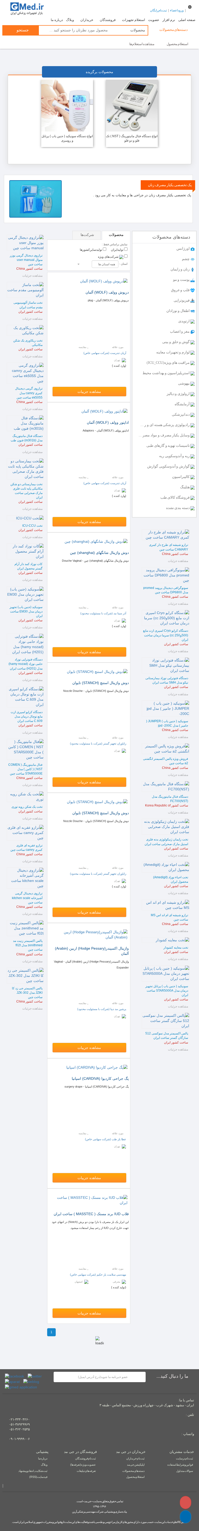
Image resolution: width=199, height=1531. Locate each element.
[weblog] (31, 1381)
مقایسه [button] (83, 347)
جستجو (22, 30)
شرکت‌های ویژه (108, 257)
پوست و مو (181, 280)
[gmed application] (21, 1387)
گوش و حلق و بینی (176, 342)
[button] (185, 1516)
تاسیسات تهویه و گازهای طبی (168, 446)
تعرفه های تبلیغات (86, 1470)
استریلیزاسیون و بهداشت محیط (166, 373)
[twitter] (35, 1376)
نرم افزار (168, 20)
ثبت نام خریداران (135, 1458)
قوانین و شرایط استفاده (180, 1464)
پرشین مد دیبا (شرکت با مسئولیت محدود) (101, 1009)
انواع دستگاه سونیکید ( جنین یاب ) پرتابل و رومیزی (67, 138)
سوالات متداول (184, 1470)
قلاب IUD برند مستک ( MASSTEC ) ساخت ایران (91, 1214)
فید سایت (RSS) (38, 1476)
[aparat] (12, 1381)
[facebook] (14, 1376)
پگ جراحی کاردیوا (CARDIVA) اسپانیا (100, 1078)
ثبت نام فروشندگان (85, 1458)
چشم (186, 259)
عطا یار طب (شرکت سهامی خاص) (105, 1139)
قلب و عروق (180, 290)
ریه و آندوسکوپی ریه (174, 456)
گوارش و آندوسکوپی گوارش (168, 466)
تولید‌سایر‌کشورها (91, 250)
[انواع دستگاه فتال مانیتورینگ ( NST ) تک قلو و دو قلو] (132, 105)
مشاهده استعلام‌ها (142, 44)
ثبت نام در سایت (184, 1458)
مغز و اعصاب (180, 331)
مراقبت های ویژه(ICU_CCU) (168, 363)
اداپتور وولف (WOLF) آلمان (108, 422)
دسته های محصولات (133, 1470)
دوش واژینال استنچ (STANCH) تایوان (100, 683)
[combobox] (105, 264)
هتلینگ (185, 487)
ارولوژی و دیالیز (178, 394)
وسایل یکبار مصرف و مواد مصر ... (164, 435)
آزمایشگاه (182, 404)
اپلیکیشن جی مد (136, 1464)
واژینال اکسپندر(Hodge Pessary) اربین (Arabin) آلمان (92, 951)
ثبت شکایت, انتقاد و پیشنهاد (32, 1470)
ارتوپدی (184, 321)
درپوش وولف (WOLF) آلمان (107, 292)
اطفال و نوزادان (178, 311)
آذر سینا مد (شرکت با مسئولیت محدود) (103, 613)
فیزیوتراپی (182, 300)
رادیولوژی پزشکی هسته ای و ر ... (165, 425)
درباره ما (57, 20)
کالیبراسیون (181, 477)
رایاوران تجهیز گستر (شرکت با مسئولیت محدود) (98, 743)
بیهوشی (184, 383)
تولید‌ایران (117, 250)
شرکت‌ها (87, 235)
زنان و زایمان (180, 269)
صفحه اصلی (186, 20)
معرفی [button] (117, 1281)
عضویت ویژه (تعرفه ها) (83, 1464)
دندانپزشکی (181, 414)
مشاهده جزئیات (178, 561)
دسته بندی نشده (178, 508)
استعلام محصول (178, 44)
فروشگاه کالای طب (175, 497)
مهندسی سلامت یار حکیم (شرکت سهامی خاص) (98, 1274)
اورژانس (183, 248)
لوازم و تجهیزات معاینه (173, 352)
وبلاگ (70, 20)
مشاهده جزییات (89, 391)
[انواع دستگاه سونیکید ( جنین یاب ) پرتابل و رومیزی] (67, 105)
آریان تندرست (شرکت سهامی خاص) (104, 352)
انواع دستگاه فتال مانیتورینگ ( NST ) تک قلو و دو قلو (132, 138)
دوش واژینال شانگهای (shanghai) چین (99, 553)
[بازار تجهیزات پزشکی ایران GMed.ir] (26, 8)
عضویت (153, 20)
